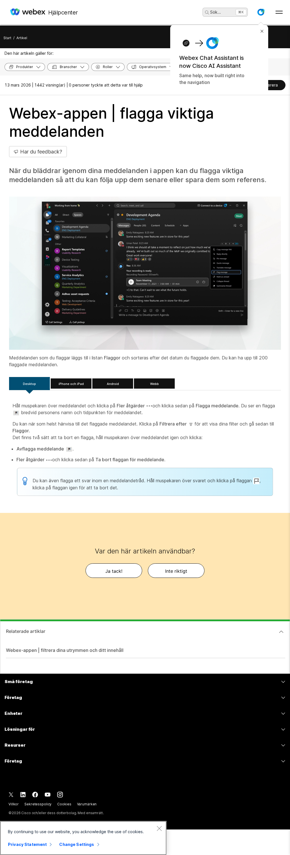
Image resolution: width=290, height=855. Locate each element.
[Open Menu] (279, 12)
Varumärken (87, 804)
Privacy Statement (27, 844)
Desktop (29, 384)
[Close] (159, 828)
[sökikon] (207, 12)
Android (113, 384)
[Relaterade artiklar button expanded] (281, 632)
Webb (154, 384)
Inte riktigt (176, 571)
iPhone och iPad (71, 384)
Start (7, 38)
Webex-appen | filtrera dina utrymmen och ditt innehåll (64, 650)
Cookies (64, 804)
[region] (83, 838)
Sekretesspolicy (38, 804)
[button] (260, 12)
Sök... (215, 12)
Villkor (13, 804)
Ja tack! (113, 571)
